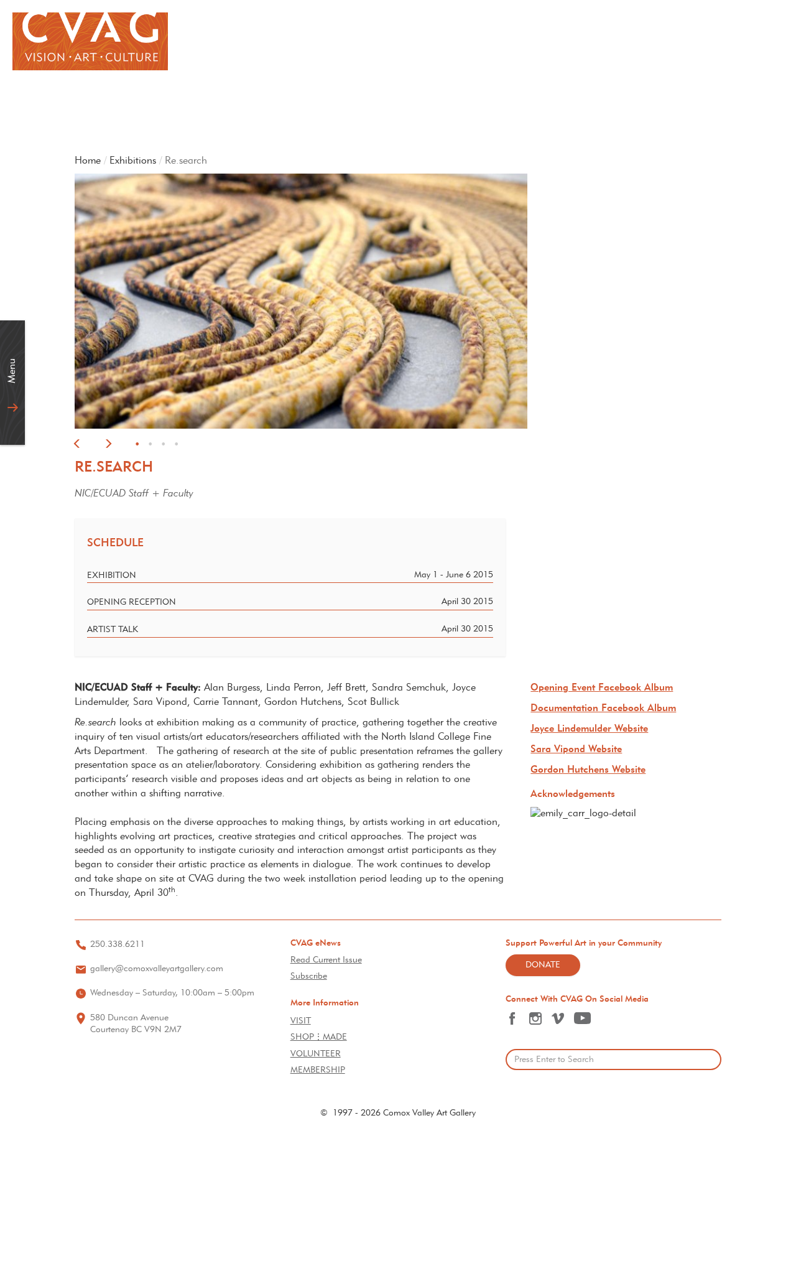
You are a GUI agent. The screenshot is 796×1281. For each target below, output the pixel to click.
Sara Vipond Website (576, 750)
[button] (77, 446)
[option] (398, 301)
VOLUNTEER (315, 1054)
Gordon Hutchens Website (588, 770)
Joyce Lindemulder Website (589, 729)
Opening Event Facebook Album (601, 688)
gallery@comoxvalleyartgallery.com (156, 969)
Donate (542, 965)
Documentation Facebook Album (603, 709)
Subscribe (308, 976)
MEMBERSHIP (317, 1070)
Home (88, 161)
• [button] (137, 445)
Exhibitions (132, 161)
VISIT (300, 1021)
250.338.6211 (117, 945)
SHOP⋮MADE (318, 1037)
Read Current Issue (326, 960)
